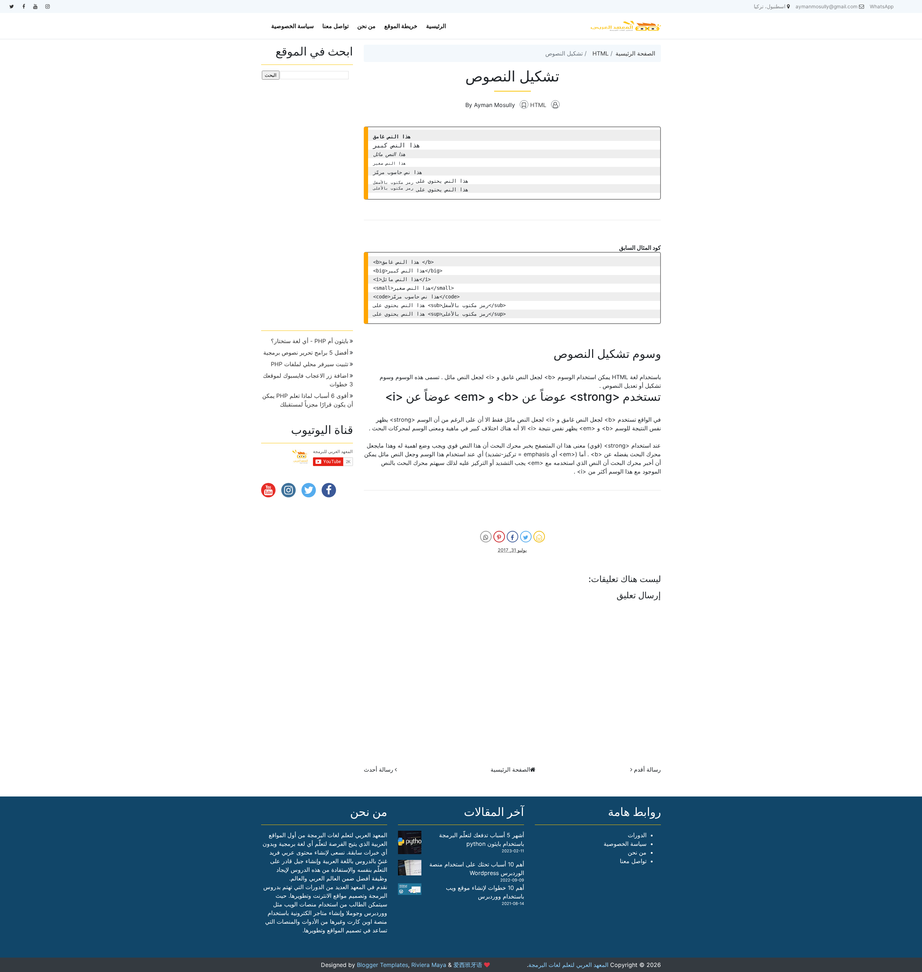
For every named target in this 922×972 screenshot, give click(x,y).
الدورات (637, 835)
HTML (600, 53)
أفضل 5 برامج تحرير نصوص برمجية (305, 352)
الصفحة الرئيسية (635, 53)
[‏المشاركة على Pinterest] (499, 536)
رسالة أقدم (647, 769)
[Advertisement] (307, 202)
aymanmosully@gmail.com (827, 6)
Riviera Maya (428, 964)
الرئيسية (436, 26)
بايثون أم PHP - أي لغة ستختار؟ (309, 341)
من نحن (366, 26)
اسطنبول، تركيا (770, 6)
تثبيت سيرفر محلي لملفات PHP (309, 364)
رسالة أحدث (378, 769)
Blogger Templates (382, 964)
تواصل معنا (335, 26)
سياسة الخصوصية (292, 26)
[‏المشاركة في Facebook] (512, 536)
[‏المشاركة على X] (526, 536)
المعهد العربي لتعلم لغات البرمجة (568, 964)
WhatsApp (882, 6)
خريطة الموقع (400, 26)
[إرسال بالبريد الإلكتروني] (539, 536)
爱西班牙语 (467, 964)
